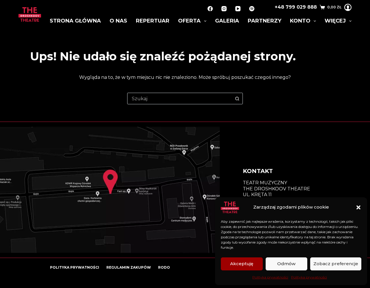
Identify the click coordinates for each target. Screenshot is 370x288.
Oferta (189, 21)
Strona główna (75, 21)
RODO (164, 267)
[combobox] (179, 98)
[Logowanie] (348, 7)
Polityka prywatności (270, 277)
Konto (300, 21)
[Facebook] (210, 8)
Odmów (286, 263)
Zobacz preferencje (335, 263)
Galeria (227, 21)
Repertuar (152, 21)
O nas (118, 21)
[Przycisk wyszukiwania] (237, 98)
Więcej (335, 21)
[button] (358, 207)
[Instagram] (224, 8)
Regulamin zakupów (128, 267)
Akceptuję (241, 263)
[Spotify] (251, 8)
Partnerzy (264, 21)
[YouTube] (237, 8)
